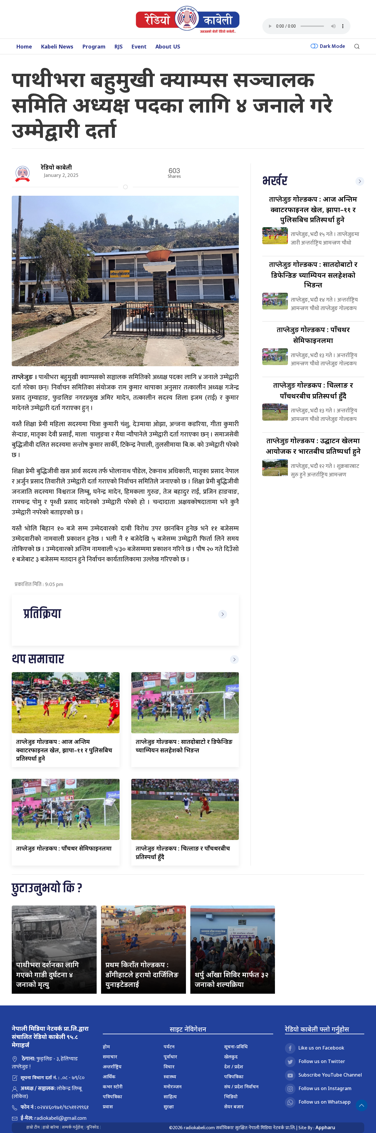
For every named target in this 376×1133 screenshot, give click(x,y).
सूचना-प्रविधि (236, 1046)
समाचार (110, 1056)
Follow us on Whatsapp (324, 1102)
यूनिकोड (92, 1127)
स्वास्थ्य (170, 1076)
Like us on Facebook (321, 1048)
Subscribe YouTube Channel (330, 1075)
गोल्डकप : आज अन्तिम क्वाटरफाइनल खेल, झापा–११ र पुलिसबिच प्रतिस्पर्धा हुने (64, 750)
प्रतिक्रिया (42, 614)
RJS (118, 46)
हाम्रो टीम (33, 1127)
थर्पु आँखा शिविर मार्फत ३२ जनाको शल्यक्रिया (231, 979)
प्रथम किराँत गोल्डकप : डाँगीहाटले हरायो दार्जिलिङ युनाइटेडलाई (142, 974)
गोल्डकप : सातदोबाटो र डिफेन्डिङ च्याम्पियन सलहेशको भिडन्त (313, 274)
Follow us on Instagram (325, 1088)
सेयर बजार (234, 1106)
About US (167, 46)
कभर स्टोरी (112, 1086)
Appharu (325, 1127)
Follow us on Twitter (321, 1061)
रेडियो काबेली (56, 167)
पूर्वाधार (170, 1056)
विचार (169, 1066)
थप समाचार (38, 659)
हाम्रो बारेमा (51, 1127)
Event (139, 46)
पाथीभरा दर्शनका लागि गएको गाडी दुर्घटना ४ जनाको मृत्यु (47, 974)
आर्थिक (109, 1076)
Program (93, 46)
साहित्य (170, 1096)
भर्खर (274, 181)
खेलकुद (231, 1056)
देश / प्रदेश (233, 1066)
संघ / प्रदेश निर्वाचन (241, 1086)
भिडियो (231, 1096)
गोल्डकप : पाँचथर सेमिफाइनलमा (64, 848)
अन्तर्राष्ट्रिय (112, 1066)
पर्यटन (169, 1046)
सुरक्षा (169, 1106)
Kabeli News (57, 46)
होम (106, 1046)
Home (24, 46)
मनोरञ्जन (173, 1086)
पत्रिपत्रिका (112, 1096)
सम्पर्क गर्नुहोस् (72, 1127)
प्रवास (108, 1106)
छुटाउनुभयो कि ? (47, 888)
